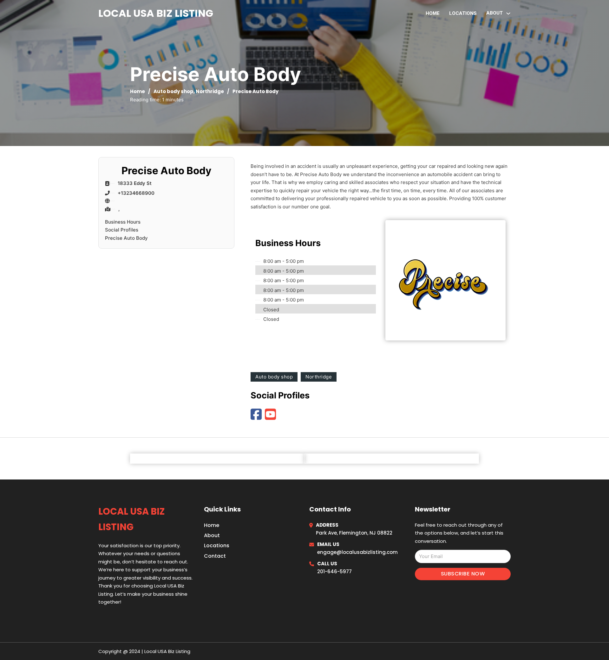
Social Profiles (121, 230)
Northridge (210, 91)
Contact (215, 556)
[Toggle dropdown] (508, 13)
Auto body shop (173, 91)
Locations (463, 13)
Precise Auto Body (126, 238)
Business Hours (123, 222)
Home (433, 13)
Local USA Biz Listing (155, 13)
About (212, 535)
